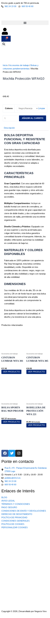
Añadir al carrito (32, 118)
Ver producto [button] (11, 422)
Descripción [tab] (9, 128)
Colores (9, 108)
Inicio (5, 65)
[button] (25, 22)
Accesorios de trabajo (19, 65)
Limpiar (41, 108)
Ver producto (11, 372)
